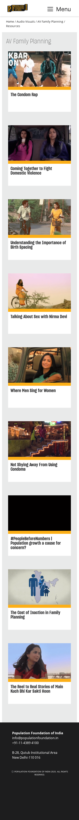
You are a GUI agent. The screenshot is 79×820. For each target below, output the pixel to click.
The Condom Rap (24, 94)
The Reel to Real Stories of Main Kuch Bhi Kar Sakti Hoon (37, 689)
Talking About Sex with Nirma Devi (39, 316)
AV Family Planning (50, 21)
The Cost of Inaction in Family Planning (35, 615)
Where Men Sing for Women (33, 390)
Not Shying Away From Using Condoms (34, 467)
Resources (13, 26)
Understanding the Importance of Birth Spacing (38, 245)
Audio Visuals (26, 21)
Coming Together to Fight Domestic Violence (31, 171)
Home (10, 21)
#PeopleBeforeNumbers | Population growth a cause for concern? (36, 543)
